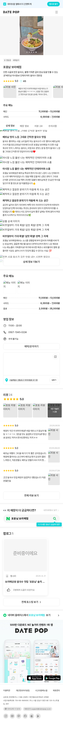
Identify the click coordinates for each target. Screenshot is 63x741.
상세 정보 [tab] (10, 125)
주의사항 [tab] (52, 126)
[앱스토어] (31, 716)
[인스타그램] (5, 716)
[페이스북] (25, 716)
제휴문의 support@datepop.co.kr (37, 709)
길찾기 (54, 380)
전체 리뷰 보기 (31, 495)
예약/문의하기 (31, 346)
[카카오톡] (18, 716)
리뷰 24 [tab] (38, 126)
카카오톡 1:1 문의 (13, 709)
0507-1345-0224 (17, 332)
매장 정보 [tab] (24, 126)
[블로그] (12, 716)
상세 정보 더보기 (31, 261)
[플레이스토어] (38, 716)
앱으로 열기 (53, 4)
